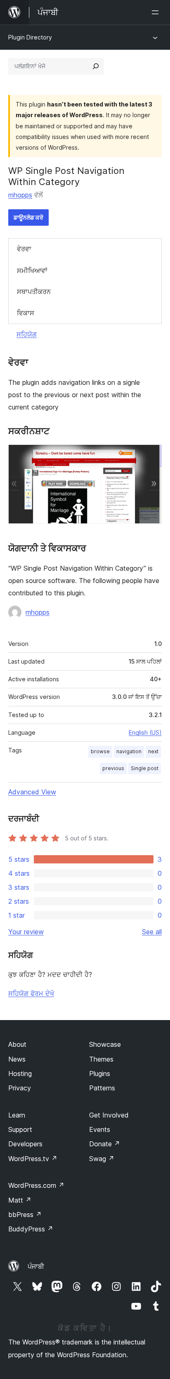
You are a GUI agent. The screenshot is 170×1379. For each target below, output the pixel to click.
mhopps (20, 195)
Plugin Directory (30, 37)
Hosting (20, 1073)
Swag (101, 1159)
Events (99, 1129)
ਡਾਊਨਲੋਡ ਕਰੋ (28, 217)
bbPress (25, 1214)
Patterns (102, 1088)
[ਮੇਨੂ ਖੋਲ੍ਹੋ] (157, 12)
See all (152, 932)
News (17, 1059)
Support (20, 1129)
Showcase (105, 1044)
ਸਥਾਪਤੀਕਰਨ (34, 291)
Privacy (19, 1088)
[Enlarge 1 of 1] (150, 455)
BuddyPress (30, 1229)
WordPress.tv (32, 1159)
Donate (104, 1144)
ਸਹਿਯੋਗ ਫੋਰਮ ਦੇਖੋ (31, 993)
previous (113, 768)
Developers (25, 1144)
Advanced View (32, 792)
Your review (26, 932)
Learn (16, 1115)
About (17, 1044)
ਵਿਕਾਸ (25, 313)
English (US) (145, 732)
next (153, 751)
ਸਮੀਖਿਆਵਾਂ (32, 270)
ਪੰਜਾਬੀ (36, 1266)
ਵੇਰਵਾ (24, 249)
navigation (129, 751)
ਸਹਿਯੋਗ (27, 334)
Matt (19, 1200)
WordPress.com (36, 1185)
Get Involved (109, 1115)
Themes (101, 1059)
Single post (144, 768)
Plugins (99, 1073)
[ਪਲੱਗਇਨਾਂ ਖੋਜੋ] (95, 66)
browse (100, 751)
